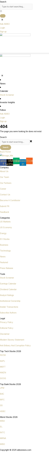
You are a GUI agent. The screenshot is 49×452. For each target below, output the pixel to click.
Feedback (4, 212)
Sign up (3, 31)
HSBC (2, 411)
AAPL (2, 361)
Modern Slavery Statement (12, 340)
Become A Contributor (10, 200)
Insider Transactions (9, 307)
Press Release (6, 268)
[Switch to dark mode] (2, 20)
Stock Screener (7, 278)
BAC (2, 394)
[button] (24, 53)
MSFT (3, 367)
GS (1, 405)
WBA (2, 421)
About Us (4, 171)
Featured (4, 262)
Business (4, 245)
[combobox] (16, 7)
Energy (3, 233)
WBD (2, 444)
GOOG (3, 378)
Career (3, 189)
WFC (2, 399)
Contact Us (5, 194)
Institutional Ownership (10, 301)
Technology (5, 250)
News (2, 256)
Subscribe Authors (8, 312)
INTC (2, 432)
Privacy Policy (6, 322)
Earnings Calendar (8, 283)
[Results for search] (24, 11)
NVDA (3, 355)
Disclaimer (5, 334)
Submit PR (4, 206)
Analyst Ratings (7, 295)
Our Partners (5, 183)
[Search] (2, 16)
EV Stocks (5, 239)
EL (1, 426)
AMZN (3, 372)
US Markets (5, 221)
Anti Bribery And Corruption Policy (15, 345)
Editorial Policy (6, 328)
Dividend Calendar (8, 289)
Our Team (4, 177)
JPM (2, 388)
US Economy (6, 227)
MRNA (3, 438)
